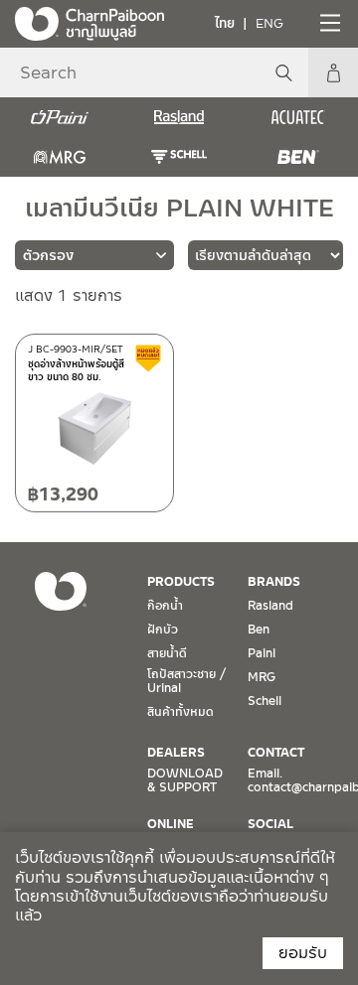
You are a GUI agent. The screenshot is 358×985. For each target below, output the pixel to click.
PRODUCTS (181, 582)
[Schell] (179, 157)
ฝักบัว (162, 629)
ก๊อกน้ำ (165, 606)
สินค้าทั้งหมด (180, 712)
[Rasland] (179, 117)
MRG (261, 677)
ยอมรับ (302, 952)
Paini (261, 653)
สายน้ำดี (167, 653)
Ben (258, 629)
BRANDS (274, 582)
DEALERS (176, 753)
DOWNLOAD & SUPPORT (185, 780)
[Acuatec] (298, 117)
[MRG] (59, 157)
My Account (333, 72)
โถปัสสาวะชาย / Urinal (186, 681)
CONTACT (276, 753)
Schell (264, 701)
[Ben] (298, 157)
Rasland (270, 606)
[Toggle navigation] (328, 23)
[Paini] (59, 117)
